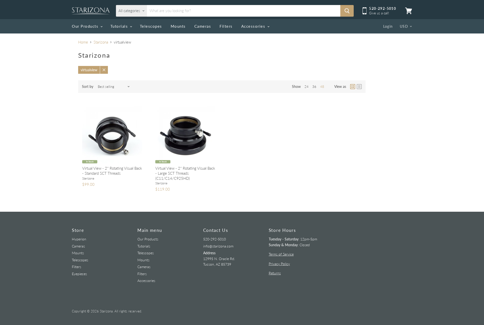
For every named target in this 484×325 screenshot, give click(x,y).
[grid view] (352, 86)
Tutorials (119, 26)
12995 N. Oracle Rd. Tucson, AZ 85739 (219, 258)
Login (388, 26)
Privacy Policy (279, 264)
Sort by (87, 87)
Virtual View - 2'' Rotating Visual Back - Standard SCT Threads (112, 170)
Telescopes (151, 26)
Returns (275, 273)
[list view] (359, 86)
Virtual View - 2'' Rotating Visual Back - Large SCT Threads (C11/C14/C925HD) (185, 173)
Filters (226, 26)
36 (314, 87)
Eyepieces (79, 274)
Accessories (254, 26)
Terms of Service (281, 254)
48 (322, 87)
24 (307, 87)
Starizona (101, 42)
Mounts (178, 26)
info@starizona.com (218, 246)
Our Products (86, 26)
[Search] (347, 11)
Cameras (202, 26)
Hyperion (79, 239)
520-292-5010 (214, 239)
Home (83, 42)
